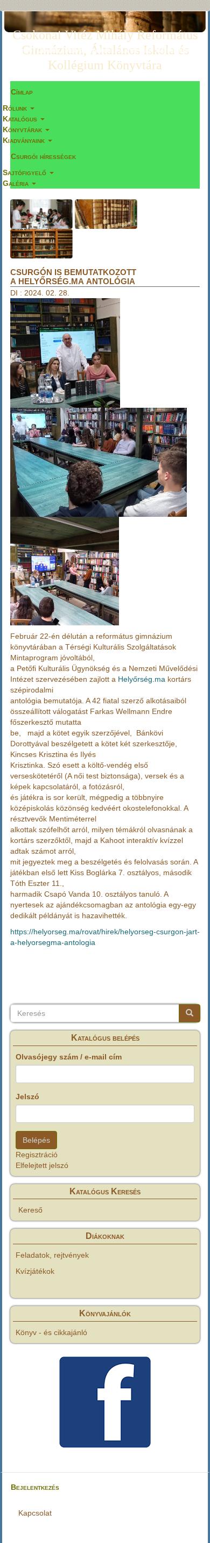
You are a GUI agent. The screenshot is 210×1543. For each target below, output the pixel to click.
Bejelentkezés (35, 1487)
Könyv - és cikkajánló (51, 1332)
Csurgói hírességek (43, 156)
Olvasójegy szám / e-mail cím (69, 1056)
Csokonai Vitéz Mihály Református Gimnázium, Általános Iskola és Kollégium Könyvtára (105, 37)
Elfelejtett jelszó (42, 1165)
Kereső (30, 1210)
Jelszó (27, 1096)
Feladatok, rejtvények (52, 1255)
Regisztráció (37, 1154)
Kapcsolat (35, 1513)
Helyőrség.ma (141, 679)
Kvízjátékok (35, 1271)
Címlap (22, 92)
